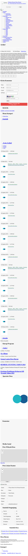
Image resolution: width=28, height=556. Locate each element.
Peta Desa (5, 36)
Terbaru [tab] (4, 145)
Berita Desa (23, 51)
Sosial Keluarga (9, 25)
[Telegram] (10, 76)
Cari (20, 7)
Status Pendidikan (9, 20)
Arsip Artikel (7, 143)
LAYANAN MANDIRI (9, 110)
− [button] (2, 453)
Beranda (5, 11)
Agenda (5, 338)
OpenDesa (4, 553)
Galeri (4, 348)
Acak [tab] (4, 148)
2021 (7, 30)
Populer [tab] (4, 146)
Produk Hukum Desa (7, 39)
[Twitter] (4, 76)
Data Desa (5, 16)
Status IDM (5, 29)
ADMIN (2, 110)
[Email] (7, 76)
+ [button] (2, 451)
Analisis (7, 26)
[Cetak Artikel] (12, 76)
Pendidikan (8, 19)
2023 (7, 32)
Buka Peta (3, 462)
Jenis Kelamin (9, 24)
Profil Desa (8, 13)
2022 (7, 31)
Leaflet (26, 461)
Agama (7, 23)
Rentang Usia (8, 17)
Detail (7, 481)
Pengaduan (8, 38)
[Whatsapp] (15, 76)
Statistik (5, 119)
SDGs (4, 42)
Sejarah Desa (8, 14)
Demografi (8, 27)
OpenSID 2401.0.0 (11, 553)
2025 (7, 34)
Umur (7, 18)
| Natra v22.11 (18, 553)
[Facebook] (2, 76)
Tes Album (4, 353)
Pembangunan (6, 40)
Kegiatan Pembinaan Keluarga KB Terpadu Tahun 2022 (12, 372)
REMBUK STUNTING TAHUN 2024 (13, 364)
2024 (7, 33)
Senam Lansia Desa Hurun (9, 359)
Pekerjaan (8, 22)
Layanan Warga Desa (7, 37)
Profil (4, 12)
